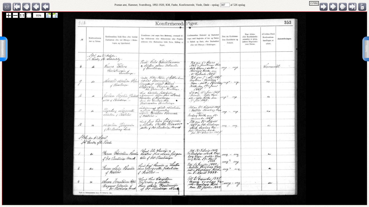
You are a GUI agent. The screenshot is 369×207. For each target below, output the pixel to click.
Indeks (366, 48)
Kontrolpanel (2, 48)
